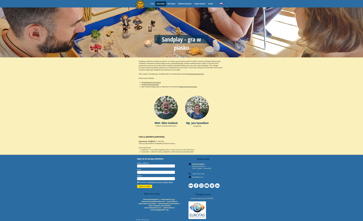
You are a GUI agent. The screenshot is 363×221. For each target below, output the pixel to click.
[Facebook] (196, 185)
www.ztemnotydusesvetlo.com (153, 201)
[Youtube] (206, 185)
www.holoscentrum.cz (152, 208)
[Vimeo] (212, 185)
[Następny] (353, 32)
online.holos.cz (169, 208)
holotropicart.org (167, 199)
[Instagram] (201, 185)
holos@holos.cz (197, 177)
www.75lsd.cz (172, 201)
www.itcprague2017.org (159, 210)
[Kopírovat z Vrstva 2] (181, 53)
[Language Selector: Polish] (223, 4)
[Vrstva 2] (179, 53)
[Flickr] (190, 185)
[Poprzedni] (10, 32)
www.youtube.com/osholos (168, 203)
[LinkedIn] (217, 185)
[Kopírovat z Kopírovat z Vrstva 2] (183, 53)
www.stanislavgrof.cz (151, 199)
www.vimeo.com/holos (147, 203)
